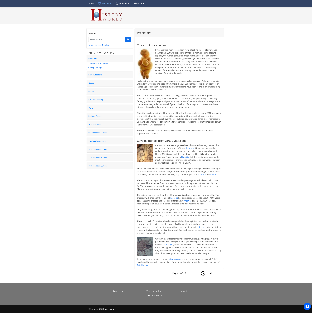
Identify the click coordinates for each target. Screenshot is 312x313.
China (90, 108)
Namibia (185, 157)
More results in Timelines (99, 45)
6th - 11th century (95, 100)
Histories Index (119, 291)
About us (138, 3)
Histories (105, 3)
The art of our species (98, 63)
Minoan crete (175, 259)
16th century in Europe (97, 149)
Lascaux (213, 174)
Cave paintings (95, 67)
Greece (91, 83)
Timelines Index (153, 291)
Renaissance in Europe (97, 133)
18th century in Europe (97, 166)
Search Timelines (154, 295)
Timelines (123, 3)
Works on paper (94, 124)
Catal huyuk (168, 244)
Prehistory (92, 59)
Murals (91, 91)
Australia (190, 148)
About (184, 291)
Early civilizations (95, 75)
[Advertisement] (179, 15)
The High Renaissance (97, 141)
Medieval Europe (95, 116)
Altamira (202, 174)
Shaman (202, 227)
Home (91, 3)
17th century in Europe (97, 157)
